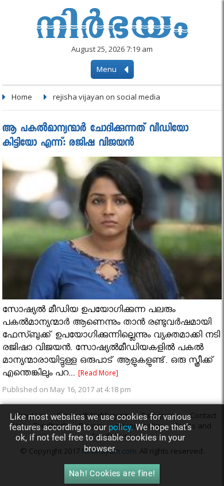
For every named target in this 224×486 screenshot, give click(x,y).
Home (21, 97)
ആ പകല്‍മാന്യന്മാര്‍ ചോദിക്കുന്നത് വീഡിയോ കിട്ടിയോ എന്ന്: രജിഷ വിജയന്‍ (95, 136)
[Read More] (98, 373)
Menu (107, 69)
